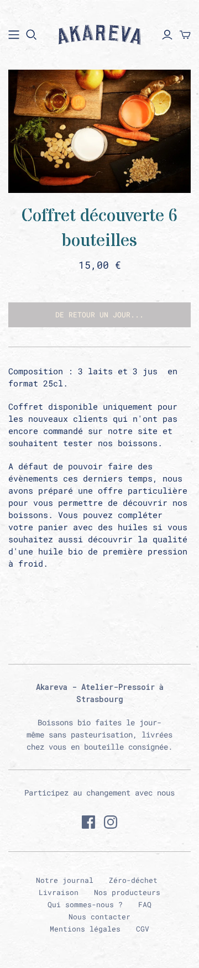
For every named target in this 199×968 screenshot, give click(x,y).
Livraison (58, 892)
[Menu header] (13, 34)
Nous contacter (99, 917)
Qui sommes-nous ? (85, 904)
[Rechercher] (31, 34)
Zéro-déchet (133, 880)
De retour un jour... (99, 315)
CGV (142, 929)
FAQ (144, 904)
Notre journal (64, 880)
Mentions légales (85, 929)
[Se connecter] (167, 34)
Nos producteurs (127, 892)
